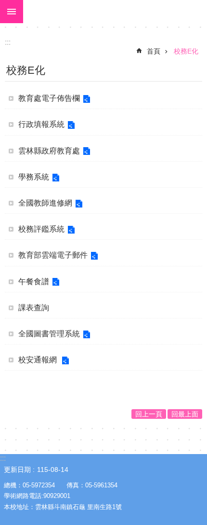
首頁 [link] (153, 51)
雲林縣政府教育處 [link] (49, 151)
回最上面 (184, 414)
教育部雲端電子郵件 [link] (53, 255)
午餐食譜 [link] (33, 281)
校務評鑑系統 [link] (41, 229)
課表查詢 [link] (33, 308)
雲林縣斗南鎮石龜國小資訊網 (115, 11)
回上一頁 (148, 414)
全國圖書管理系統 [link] (49, 334)
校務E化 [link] (186, 51)
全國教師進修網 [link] (45, 203)
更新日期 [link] (17, 469)
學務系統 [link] (33, 177)
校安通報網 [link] (38, 360)
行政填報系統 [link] (41, 124)
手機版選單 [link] (11, 11)
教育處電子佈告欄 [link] (49, 98)
